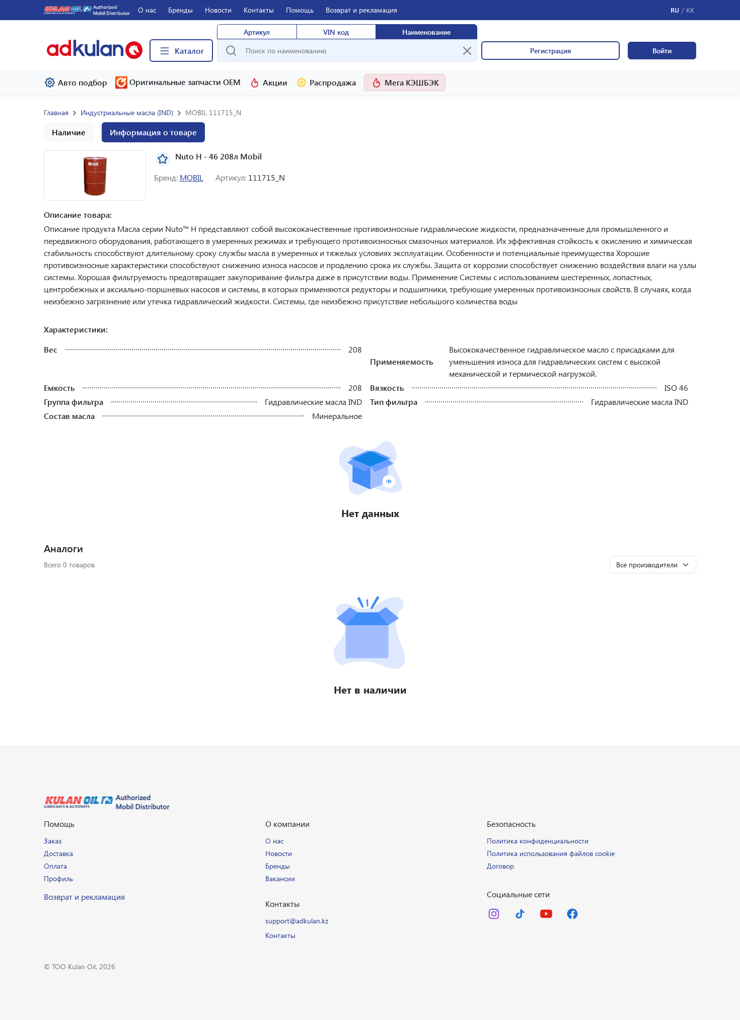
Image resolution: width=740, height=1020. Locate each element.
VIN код (336, 32)
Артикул (257, 32)
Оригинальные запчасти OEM (185, 81)
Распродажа (333, 82)
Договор (500, 866)
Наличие (69, 132)
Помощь (300, 10)
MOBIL (191, 177)
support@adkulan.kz (296, 920)
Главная (56, 112)
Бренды (180, 10)
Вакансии (280, 878)
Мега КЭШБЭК (412, 82)
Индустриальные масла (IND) (127, 112)
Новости (218, 10)
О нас (147, 10)
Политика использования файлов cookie (551, 853)
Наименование (426, 32)
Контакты (259, 10)
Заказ (52, 840)
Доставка (58, 853)
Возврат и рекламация (361, 10)
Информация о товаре (153, 132)
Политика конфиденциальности (537, 840)
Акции (275, 82)
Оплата (55, 866)
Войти (662, 50)
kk (690, 10)
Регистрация (550, 50)
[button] (95, 175)
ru (675, 10)
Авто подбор (82, 82)
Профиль (58, 878)
